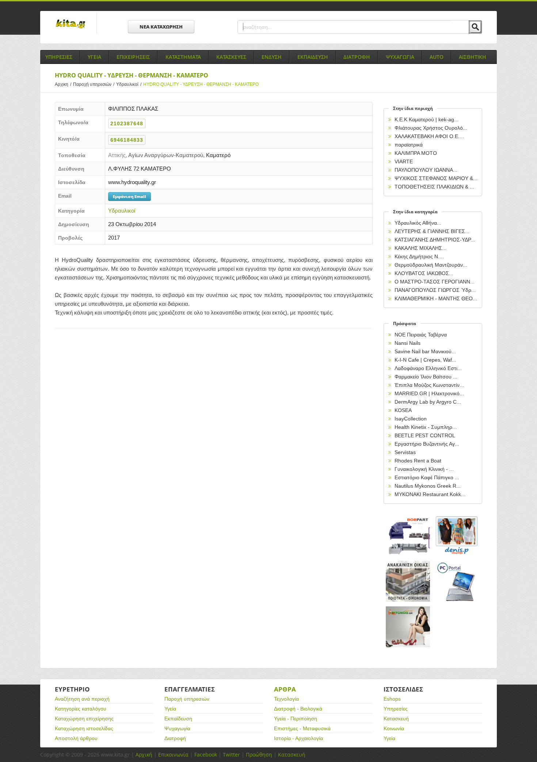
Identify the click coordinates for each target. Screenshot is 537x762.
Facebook (205, 754)
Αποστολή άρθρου (76, 738)
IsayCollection (411, 419)
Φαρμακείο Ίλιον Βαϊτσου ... (426, 377)
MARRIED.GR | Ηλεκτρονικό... (429, 393)
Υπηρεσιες (58, 56)
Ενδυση (272, 56)
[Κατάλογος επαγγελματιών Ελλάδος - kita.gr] (70, 21)
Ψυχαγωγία (177, 728)
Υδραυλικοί (128, 84)
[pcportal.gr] (457, 581)
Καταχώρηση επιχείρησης (84, 718)
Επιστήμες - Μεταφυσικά (302, 728)
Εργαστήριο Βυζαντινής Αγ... (427, 444)
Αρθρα (285, 689)
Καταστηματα (183, 56)
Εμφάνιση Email (129, 196)
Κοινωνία (394, 728)
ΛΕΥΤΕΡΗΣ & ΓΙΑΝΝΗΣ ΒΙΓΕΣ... (432, 231)
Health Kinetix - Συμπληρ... (426, 427)
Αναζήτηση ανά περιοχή (82, 699)
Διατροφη (356, 56)
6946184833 (126, 140)
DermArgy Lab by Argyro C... (428, 402)
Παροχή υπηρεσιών (93, 84)
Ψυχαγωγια (400, 56)
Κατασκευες (231, 56)
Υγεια (94, 56)
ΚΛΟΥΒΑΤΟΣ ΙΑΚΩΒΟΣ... (424, 273)
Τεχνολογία (286, 699)
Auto (436, 56)
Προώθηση (259, 754)
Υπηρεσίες (396, 709)
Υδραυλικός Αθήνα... (418, 223)
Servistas (405, 452)
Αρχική (144, 754)
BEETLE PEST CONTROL (425, 435)
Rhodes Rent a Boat (418, 461)
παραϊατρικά (409, 145)
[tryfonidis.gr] (408, 627)
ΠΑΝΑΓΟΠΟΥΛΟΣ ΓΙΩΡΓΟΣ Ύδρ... (435, 290)
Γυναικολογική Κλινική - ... (424, 469)
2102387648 (126, 123)
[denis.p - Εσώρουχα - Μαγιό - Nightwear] (457, 536)
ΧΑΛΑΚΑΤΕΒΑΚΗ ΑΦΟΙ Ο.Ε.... (429, 136)
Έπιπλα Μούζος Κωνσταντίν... (429, 385)
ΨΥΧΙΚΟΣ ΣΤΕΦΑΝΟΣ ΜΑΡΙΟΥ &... (436, 178)
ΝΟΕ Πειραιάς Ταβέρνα (421, 335)
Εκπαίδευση (178, 718)
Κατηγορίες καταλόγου (80, 709)
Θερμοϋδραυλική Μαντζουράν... (431, 265)
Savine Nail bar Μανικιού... (425, 351)
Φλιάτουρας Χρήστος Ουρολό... (431, 128)
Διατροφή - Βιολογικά (298, 709)
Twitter (231, 754)
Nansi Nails (407, 343)
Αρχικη (63, 84)
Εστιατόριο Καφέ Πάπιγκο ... (427, 477)
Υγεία (170, 709)
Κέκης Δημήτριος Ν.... (419, 256)
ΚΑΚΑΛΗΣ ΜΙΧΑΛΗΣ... (420, 248)
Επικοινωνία (173, 754)
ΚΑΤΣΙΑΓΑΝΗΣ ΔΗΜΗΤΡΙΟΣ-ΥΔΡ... (435, 240)
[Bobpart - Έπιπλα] (408, 536)
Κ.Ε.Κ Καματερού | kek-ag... (426, 119)
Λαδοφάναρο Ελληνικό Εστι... (428, 368)
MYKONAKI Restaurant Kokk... (430, 494)
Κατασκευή (396, 718)
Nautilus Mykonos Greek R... (428, 486)
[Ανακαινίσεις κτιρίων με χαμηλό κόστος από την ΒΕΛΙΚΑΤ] (408, 581)
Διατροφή (175, 738)
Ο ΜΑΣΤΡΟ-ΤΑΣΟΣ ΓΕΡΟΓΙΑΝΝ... (435, 282)
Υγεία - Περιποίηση (295, 718)
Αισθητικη (472, 56)
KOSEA (403, 410)
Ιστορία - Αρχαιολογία (298, 738)
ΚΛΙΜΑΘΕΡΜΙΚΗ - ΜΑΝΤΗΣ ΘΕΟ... (436, 298)
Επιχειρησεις (133, 56)
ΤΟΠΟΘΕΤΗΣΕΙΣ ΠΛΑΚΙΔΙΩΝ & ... (434, 187)
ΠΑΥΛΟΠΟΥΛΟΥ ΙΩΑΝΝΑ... (426, 170)
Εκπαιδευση (312, 56)
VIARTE (404, 161)
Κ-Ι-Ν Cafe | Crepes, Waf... (425, 360)
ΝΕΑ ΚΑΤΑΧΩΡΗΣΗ (161, 26)
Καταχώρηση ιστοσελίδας (84, 728)
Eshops (392, 699)
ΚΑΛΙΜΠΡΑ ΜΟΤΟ (416, 153)
